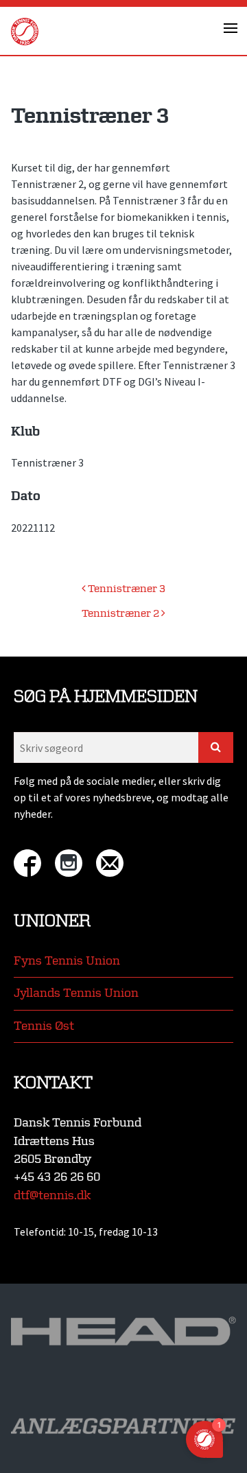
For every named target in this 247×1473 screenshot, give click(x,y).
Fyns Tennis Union (67, 961)
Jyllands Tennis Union (76, 993)
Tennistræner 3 (125, 589)
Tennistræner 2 (121, 613)
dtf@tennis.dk (52, 1195)
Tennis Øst (44, 1026)
